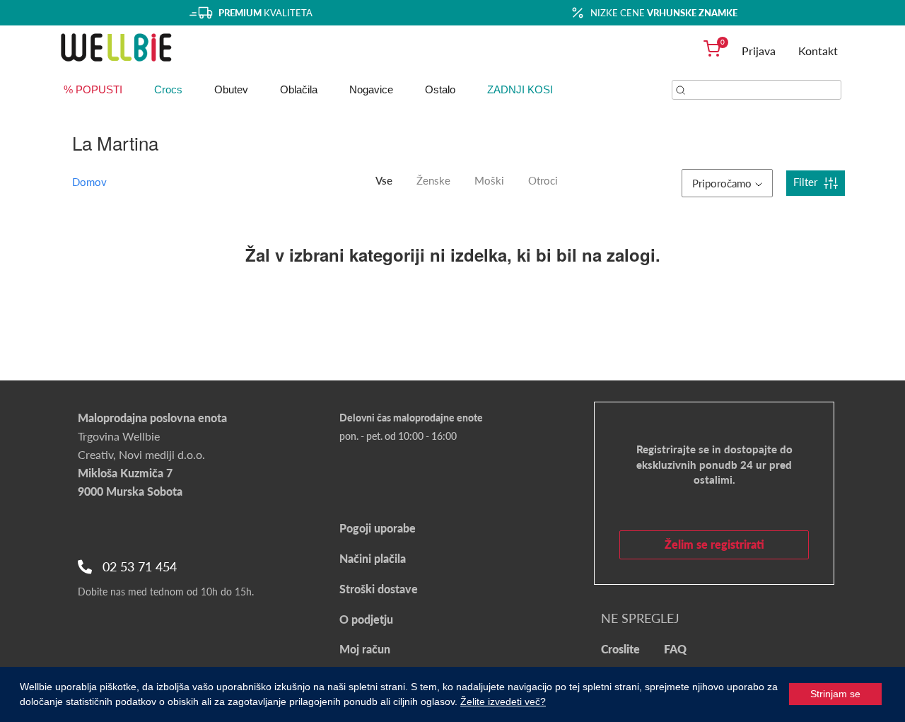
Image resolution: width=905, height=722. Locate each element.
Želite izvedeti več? (503, 701)
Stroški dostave (378, 588)
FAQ (675, 649)
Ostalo (440, 89)
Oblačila (298, 89)
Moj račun (364, 649)
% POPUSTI (93, 89)
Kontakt (818, 50)
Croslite (620, 649)
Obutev (231, 89)
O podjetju (366, 619)
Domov (89, 181)
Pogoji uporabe (377, 528)
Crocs (168, 89)
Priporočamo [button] (722, 183)
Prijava (759, 50)
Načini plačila (372, 558)
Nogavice (371, 89)
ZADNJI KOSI (520, 89)
